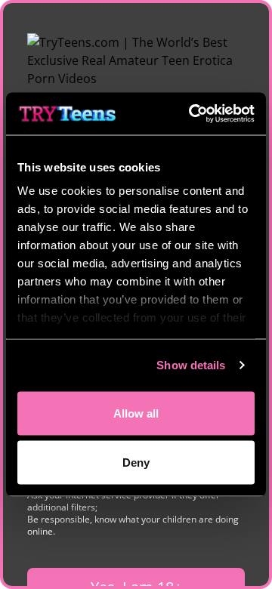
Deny (136, 462)
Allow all (136, 412)
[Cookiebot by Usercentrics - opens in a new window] (192, 114)
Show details (190, 365)
